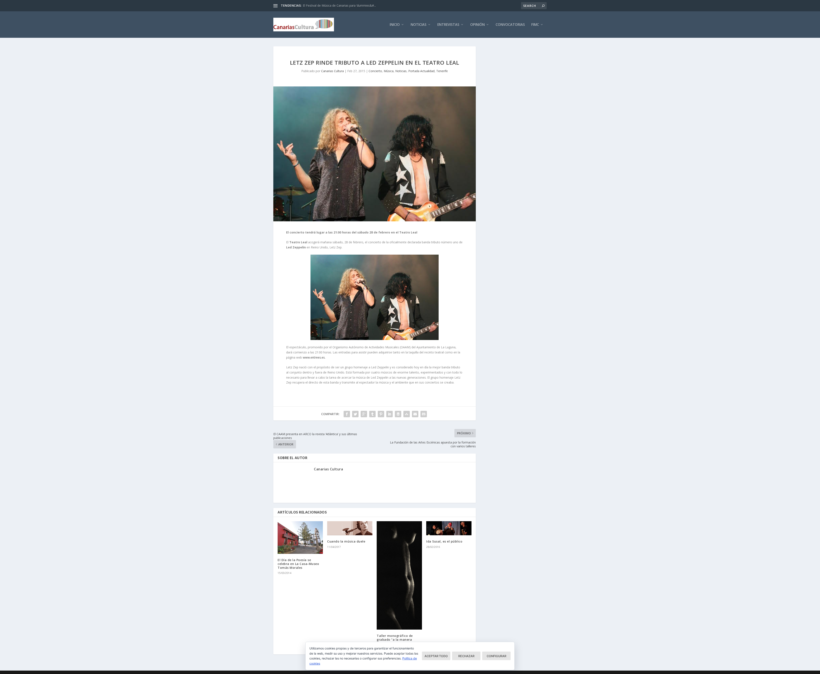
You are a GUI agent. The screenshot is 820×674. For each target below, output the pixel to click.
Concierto (375, 71)
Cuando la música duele (346, 541)
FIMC (535, 25)
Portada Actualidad (421, 71)
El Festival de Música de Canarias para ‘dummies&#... (339, 5)
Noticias (418, 25)
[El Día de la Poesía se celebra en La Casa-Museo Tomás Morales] (300, 537)
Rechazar (466, 656)
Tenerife (442, 71)
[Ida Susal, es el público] (449, 528)
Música (389, 71)
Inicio (395, 25)
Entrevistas (448, 25)
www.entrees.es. (314, 357)
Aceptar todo (436, 656)
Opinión (477, 25)
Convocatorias (510, 25)
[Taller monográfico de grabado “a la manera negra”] (399, 575)
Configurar (496, 656)
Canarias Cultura (332, 71)
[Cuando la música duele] (349, 528)
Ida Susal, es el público (444, 541)
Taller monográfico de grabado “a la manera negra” (395, 639)
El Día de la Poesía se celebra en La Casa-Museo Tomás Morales (298, 564)
